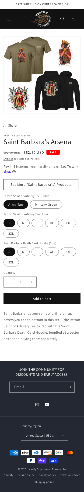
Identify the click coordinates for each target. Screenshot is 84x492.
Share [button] (12, 125)
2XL (68, 223)
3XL (11, 233)
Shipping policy (44, 482)
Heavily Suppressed (40, 469)
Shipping (8, 158)
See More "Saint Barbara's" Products (40, 184)
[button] (9, 19)
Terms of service (70, 475)
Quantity (9, 273)
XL (52, 223)
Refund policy (26, 475)
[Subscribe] (69, 387)
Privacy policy (47, 475)
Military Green (46, 204)
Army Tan (15, 204)
